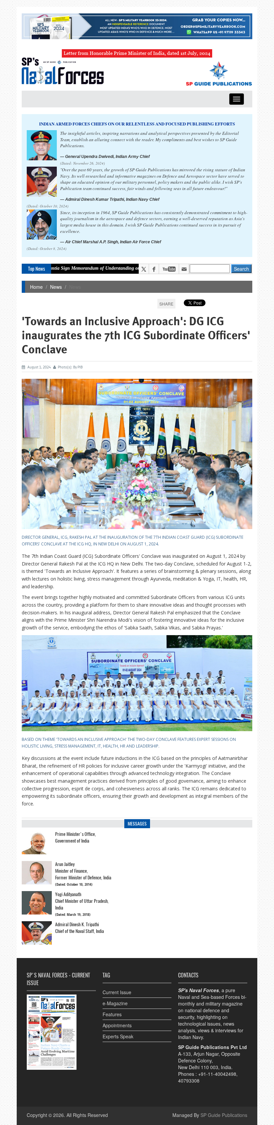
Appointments (117, 1025)
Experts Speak (118, 1036)
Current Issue (117, 992)
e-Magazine (115, 1003)
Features (112, 1014)
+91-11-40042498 (217, 1073)
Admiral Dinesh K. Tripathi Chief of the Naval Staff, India (79, 927)
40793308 (188, 1080)
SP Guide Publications (223, 1115)
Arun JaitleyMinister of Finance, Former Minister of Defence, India (83, 871)
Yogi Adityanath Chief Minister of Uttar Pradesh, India (82, 901)
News (56, 286)
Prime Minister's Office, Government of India (75, 837)
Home (36, 286)
